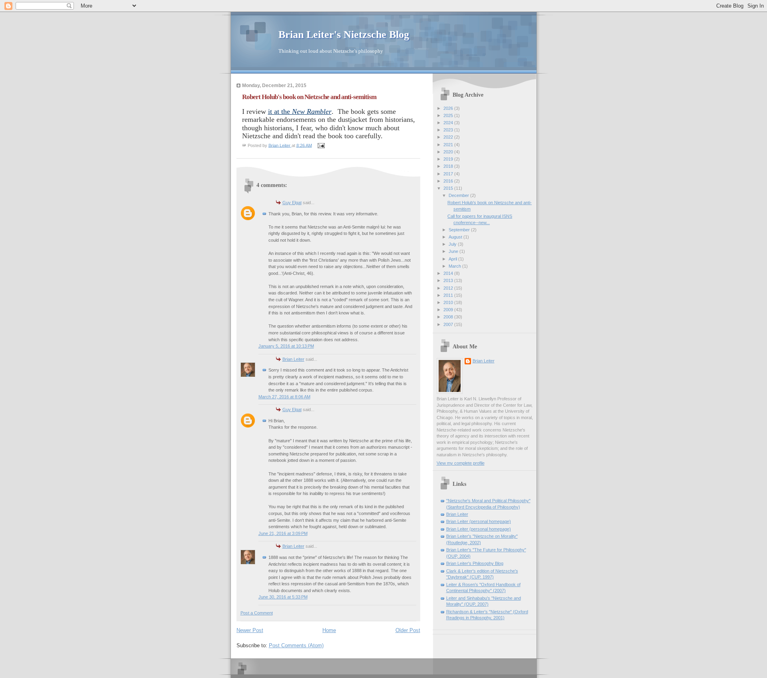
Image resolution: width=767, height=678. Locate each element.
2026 (448, 108)
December (459, 195)
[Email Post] (321, 145)
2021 (448, 144)
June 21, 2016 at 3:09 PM (283, 533)
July (453, 244)
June (454, 251)
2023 (448, 129)
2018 (448, 166)
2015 (448, 188)
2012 (448, 288)
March (455, 266)
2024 (448, 122)
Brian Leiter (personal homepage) (478, 521)
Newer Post (249, 630)
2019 (448, 159)
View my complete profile (461, 463)
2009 (448, 309)
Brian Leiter (293, 359)
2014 (448, 273)
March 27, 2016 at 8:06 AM (284, 396)
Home (329, 630)
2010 (448, 302)
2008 (448, 316)
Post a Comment (256, 612)
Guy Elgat (292, 202)
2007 (448, 324)
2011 (448, 295)
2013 (448, 280)
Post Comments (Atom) (296, 645)
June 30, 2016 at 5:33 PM (283, 596)
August (456, 237)
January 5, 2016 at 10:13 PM (286, 346)
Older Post (407, 630)
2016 (448, 181)
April (453, 258)
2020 (448, 151)
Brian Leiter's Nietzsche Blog (343, 34)
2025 (448, 115)
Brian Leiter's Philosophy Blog (474, 563)
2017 (448, 173)
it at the (300, 111)
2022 (448, 137)
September (460, 229)
